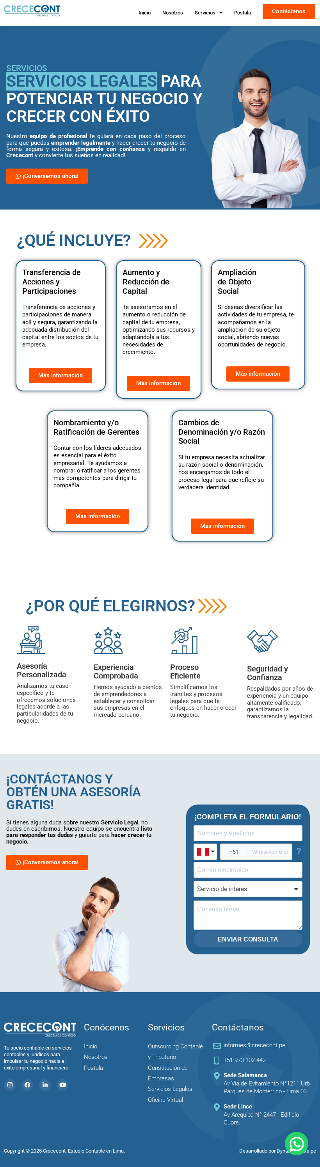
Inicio (145, 13)
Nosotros (172, 13)
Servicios (205, 13)
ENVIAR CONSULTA (248, 939)
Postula (242, 13)
